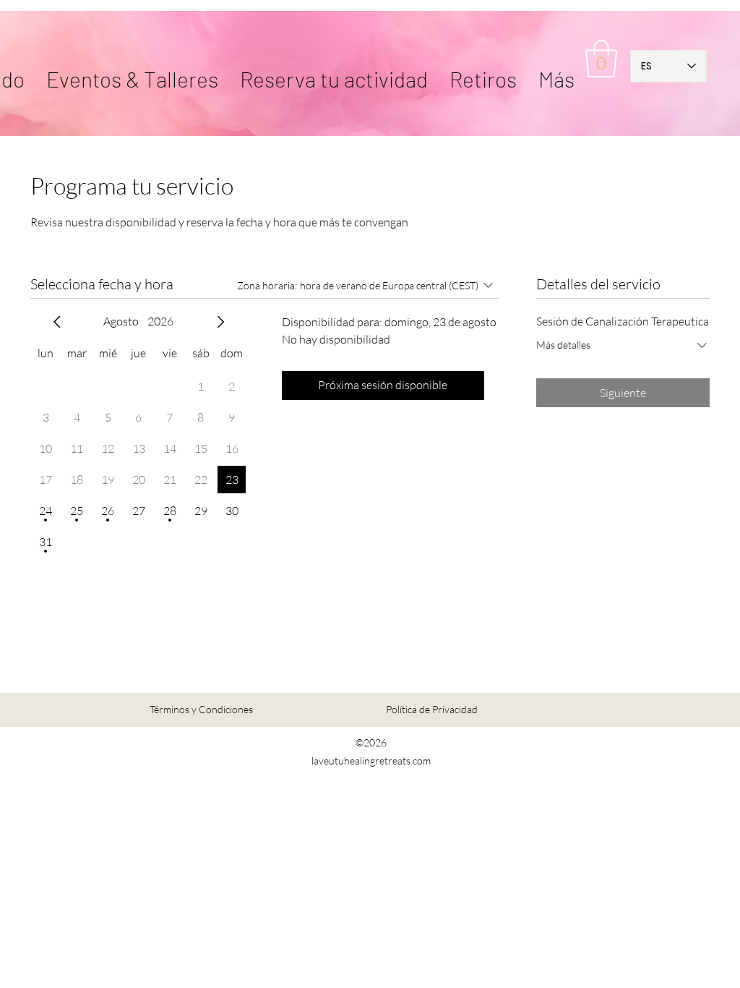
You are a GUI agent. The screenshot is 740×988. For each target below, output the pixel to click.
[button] (483, 65)
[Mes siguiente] (220, 322)
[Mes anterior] (57, 322)
